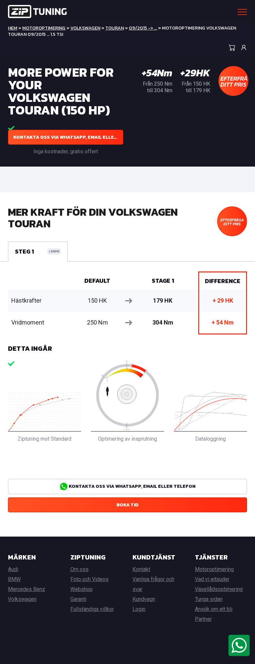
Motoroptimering (43, 28)
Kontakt (141, 569)
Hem (12, 28)
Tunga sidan (208, 599)
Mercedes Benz (26, 589)
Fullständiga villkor (92, 609)
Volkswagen (85, 28)
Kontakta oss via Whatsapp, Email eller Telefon (68, 137)
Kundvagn (143, 599)
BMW (14, 579)
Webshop (81, 589)
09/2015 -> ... (143, 28)
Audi (13, 569)
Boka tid (127, 504)
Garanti (78, 599)
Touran (114, 28)
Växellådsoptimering (219, 589)
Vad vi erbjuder (212, 579)
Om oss (79, 569)
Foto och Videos (89, 579)
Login (138, 609)
